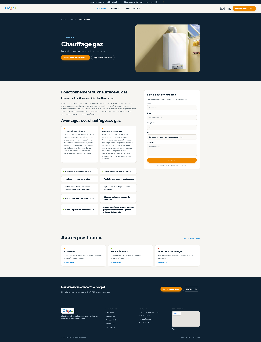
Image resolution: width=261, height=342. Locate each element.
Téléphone (151, 123)
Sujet (149, 132)
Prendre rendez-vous (244, 8)
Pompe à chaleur (112, 320)
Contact (136, 8)
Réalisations (114, 8)
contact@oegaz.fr (146, 319)
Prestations (101, 8)
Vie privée (196, 338)
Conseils (126, 8)
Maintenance (110, 327)
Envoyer (171, 160)
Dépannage (110, 323)
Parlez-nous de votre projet (75, 57)
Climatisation (110, 316)
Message (150, 142)
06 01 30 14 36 (165, 2)
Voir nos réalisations (191, 239)
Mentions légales (185, 338)
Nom (148, 103)
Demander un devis (171, 289)
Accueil (63, 19)
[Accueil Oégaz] (11, 8)
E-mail (149, 113)
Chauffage (110, 312)
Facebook (175, 329)
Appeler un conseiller (103, 57)
